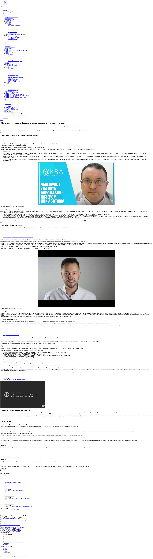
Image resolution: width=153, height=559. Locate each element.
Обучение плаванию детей (10, 108)
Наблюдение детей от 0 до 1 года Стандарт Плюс (18, 115)
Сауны (9, 105)
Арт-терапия (10, 54)
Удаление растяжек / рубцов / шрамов (15, 29)
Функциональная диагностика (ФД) (12, 81)
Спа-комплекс (8, 104)
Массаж (6, 43)
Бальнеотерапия (11, 68)
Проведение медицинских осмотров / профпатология (16, 50)
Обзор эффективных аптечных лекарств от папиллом (16, 490)
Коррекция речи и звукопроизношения (15, 37)
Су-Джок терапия (11, 60)
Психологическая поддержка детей (15, 58)
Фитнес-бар (10, 106)
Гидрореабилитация (9, 86)
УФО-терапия (10, 78)
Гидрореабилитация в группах (14, 87)
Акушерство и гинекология (10, 15)
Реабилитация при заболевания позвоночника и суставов (17, 98)
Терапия (7, 63)
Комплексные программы (8, 111)
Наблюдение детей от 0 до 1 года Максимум (17, 113)
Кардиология (8, 21)
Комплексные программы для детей (12, 112)
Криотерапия (10, 71)
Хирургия (7, 82)
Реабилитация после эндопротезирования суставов (15, 97)
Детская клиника (6, 552)
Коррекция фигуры (11, 26)
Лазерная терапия (11, 72)
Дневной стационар (9, 20)
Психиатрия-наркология (10, 52)
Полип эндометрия (7, 535)
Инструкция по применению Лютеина (11, 335)
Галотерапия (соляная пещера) (14, 69)
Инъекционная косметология (14, 25)
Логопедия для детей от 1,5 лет (14, 40)
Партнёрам (5, 2)
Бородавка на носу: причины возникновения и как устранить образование (18, 237)
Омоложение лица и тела (13, 28)
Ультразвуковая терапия (12, 80)
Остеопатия (7, 46)
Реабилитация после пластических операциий (14, 94)
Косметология (8, 23)
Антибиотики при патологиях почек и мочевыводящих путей (13, 520)
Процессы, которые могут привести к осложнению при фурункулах (19, 506)
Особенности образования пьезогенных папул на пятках (12, 527)
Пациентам (5, 3)
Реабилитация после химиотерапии (12, 96)
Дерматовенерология (9, 19)
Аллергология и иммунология (11, 17)
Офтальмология (8, 48)
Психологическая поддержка (13, 57)
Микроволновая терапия (13, 75)
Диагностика (5, 551)
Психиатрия (7, 51)
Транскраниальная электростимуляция (15, 77)
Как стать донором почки (5, 522)
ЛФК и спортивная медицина (11, 33)
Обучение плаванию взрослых (11, 109)
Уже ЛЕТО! (5, 118)
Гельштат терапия (11, 55)
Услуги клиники (6, 14)
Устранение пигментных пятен (14, 31)
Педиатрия (7, 49)
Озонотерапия (10, 76)
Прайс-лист (5, 116)
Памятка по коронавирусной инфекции (11, 13)
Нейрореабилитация (9, 93)
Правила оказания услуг (8, 11)
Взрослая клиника (6, 553)
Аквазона (5, 103)
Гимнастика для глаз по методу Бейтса (11, 457)
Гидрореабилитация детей (13, 90)
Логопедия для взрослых (13, 39)
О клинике (5, 10)
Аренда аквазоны (8, 110)
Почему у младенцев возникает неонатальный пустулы (14, 379)
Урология (7, 66)
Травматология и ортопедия (11, 64)
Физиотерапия (8, 67)
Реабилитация (8, 62)
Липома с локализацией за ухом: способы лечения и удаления (17, 498)
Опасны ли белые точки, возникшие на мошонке (10, 529)
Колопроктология (8, 22)
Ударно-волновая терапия (13, 79)
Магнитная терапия (12, 73)
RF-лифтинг (10, 24)
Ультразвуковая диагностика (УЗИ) (12, 65)
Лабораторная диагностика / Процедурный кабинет (15, 34)
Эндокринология (8, 83)
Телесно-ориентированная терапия (15, 61)
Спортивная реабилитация (10, 101)
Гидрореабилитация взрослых (14, 89)
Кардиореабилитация (9, 91)
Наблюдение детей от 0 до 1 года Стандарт (16, 114)
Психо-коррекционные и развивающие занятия (17, 56)
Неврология (7, 44)
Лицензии (5, 1)
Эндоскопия (7, 84)
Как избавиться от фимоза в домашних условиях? (10, 518)
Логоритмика (10, 41)
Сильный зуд (5, 539)
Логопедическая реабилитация (11, 92)
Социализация (8, 100)
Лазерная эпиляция (11, 27)
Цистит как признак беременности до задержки (10, 525)
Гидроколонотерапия (12, 70)
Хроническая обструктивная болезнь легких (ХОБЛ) (13, 542)
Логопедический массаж (13, 38)
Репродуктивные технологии (11, 99)
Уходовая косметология (12, 32)
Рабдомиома (5, 544)
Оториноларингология (10, 47)
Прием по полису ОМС (7, 12)
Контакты (5, 4)
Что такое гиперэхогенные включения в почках (10, 531)
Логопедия (7, 35)
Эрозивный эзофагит (7, 537)
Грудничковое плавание (10, 107)
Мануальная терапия (9, 42)
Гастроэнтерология (9, 18)
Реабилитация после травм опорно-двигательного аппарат (17, 95)
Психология (7, 53)
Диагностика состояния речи (13, 36)
